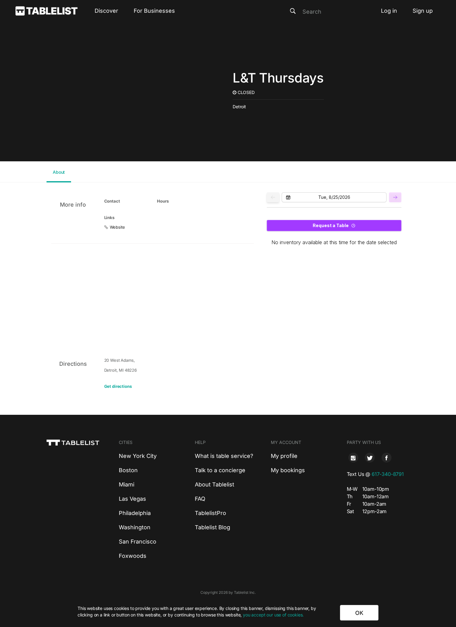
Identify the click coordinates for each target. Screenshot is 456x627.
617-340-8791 (388, 474)
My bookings (288, 470)
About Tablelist (214, 484)
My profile (284, 456)
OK (359, 613)
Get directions (118, 386)
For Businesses (154, 10)
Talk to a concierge (220, 470)
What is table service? (224, 456)
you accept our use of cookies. (273, 614)
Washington (134, 527)
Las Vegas (132, 498)
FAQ (200, 498)
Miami (126, 484)
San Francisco (137, 541)
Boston (128, 470)
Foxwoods (132, 556)
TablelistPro (210, 513)
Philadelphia (135, 513)
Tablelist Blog (212, 527)
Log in (389, 10)
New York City (138, 456)
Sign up (423, 10)
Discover (106, 10)
